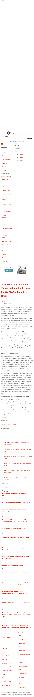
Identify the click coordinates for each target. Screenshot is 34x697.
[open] (11, 144)
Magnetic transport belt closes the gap (12, 565)
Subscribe (4, 163)
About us (4, 156)
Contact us (4, 170)
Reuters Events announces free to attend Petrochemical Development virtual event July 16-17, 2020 (16, 614)
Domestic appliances (4, 216)
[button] (4, 133)
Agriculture (4, 232)
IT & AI (3, 224)
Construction (5, 183)
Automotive (5, 179)
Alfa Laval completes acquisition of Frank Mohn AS (16, 502)
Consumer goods (6, 204)
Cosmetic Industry (6, 211)
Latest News (5, 186)
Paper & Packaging (7, 228)
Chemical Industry (6, 208)
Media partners (6, 159)
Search (17, 145)
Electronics (5, 221)
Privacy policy (22, 687)
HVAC (3, 250)
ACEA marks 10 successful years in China (13, 528)
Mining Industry (6, 261)
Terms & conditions (24, 684)
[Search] (16, 144)
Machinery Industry (7, 241)
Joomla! (8, 694)
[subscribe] (4, 417)
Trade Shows (5, 167)
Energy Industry (6, 190)
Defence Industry (6, 257)
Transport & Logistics (5, 245)
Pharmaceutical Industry (6, 198)
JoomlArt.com (3, 694)
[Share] (16, 151)
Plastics (4, 254)
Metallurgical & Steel (5, 236)
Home (3, 152)
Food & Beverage (6, 194)
